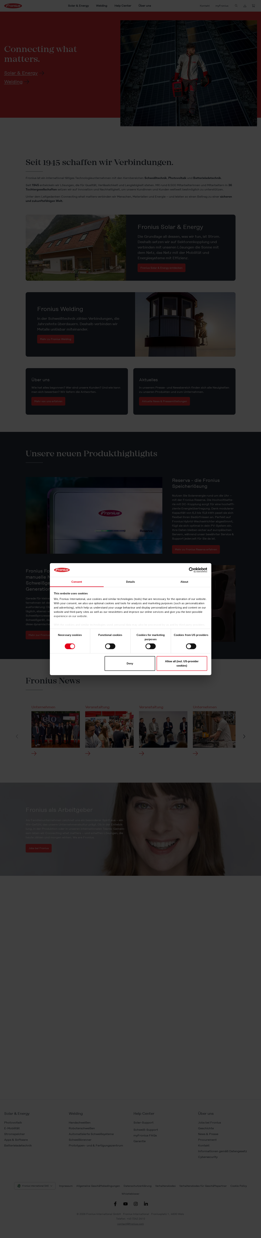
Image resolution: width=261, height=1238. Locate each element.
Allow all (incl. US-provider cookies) (182, 663)
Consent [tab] (76, 581)
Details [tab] (130, 581)
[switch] (110, 646)
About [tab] (184, 581)
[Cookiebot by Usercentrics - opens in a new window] (191, 570)
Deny (130, 663)
